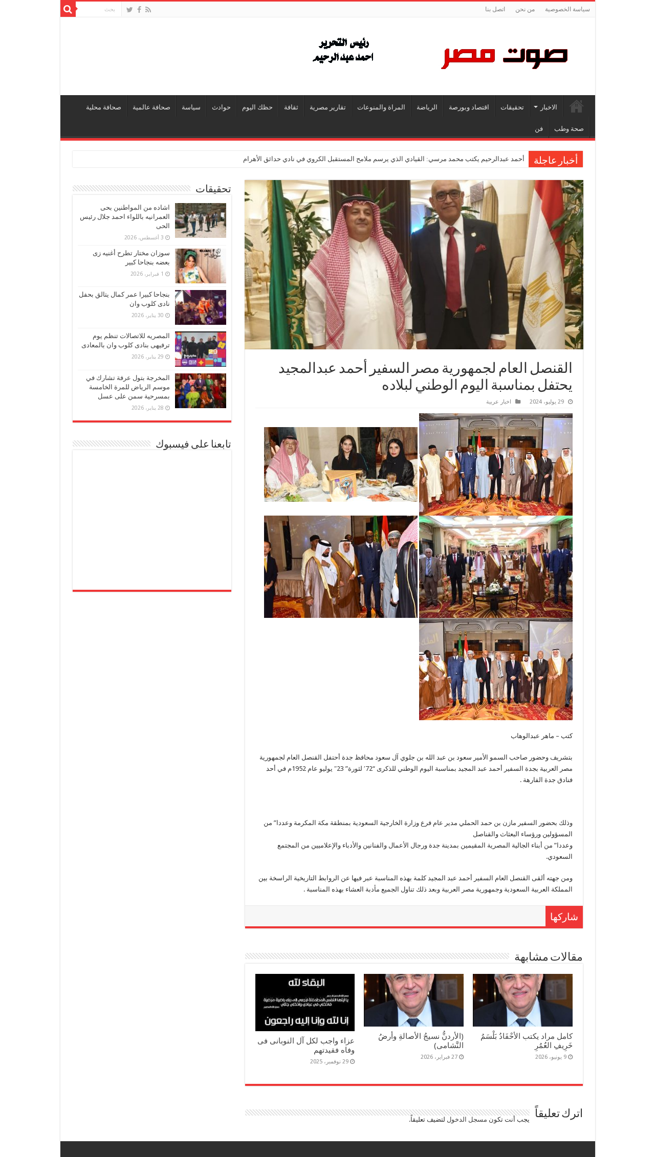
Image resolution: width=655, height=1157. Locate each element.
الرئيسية (576, 106)
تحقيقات (512, 107)
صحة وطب (569, 128)
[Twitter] (129, 10)
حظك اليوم (257, 107)
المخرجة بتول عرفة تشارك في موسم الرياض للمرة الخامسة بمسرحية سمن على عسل (128, 387)
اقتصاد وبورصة (469, 107)
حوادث (221, 107)
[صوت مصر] (439, 54)
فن (539, 128)
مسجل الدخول (467, 1119)
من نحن (525, 9)
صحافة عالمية (151, 107)
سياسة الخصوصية (567, 9)
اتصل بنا (495, 9)
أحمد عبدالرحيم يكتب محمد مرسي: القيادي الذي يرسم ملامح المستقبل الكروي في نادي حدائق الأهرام (384, 159)
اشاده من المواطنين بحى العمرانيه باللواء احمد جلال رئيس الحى (125, 217)
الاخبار (548, 107)
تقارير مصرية (328, 107)
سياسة (191, 107)
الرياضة (427, 107)
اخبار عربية (498, 401)
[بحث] (68, 9)
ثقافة (291, 107)
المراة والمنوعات (381, 107)
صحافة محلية (103, 107)
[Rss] (148, 10)
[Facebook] (139, 10)
